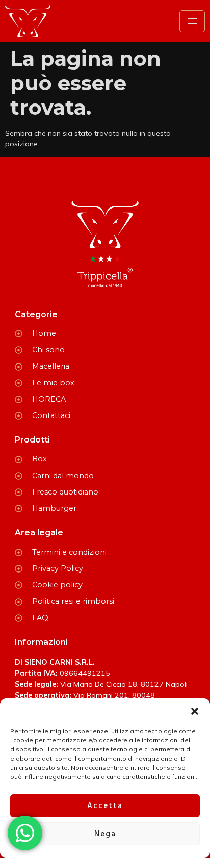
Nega (105, 834)
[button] (195, 711)
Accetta (105, 806)
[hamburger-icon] (192, 21)
